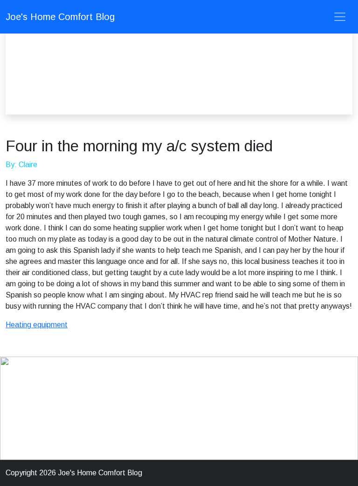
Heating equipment (37, 325)
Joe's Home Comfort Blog (60, 17)
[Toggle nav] (339, 17)
